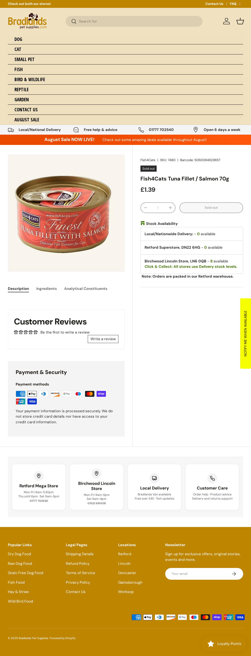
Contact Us (214, 4)
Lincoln (124, 563)
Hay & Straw (18, 591)
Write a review (103, 338)
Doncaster (127, 572)
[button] (240, 21)
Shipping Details (80, 554)
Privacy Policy (78, 582)
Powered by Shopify (62, 638)
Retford (124, 554)
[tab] (18, 288)
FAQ (233, 4)
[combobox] (134, 21)
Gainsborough (130, 582)
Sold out (211, 208)
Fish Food (16, 582)
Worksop (126, 591)
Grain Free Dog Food (25, 572)
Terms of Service (80, 572)
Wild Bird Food (20, 601)
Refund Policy (77, 563)
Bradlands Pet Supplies (33, 638)
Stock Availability (162, 223)
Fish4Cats (147, 160)
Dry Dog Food (19, 554)
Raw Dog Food (20, 563)
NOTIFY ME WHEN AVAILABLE (245, 333)
